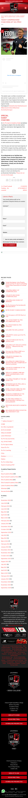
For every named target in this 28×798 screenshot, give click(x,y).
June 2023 (4, 509)
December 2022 (6, 526)
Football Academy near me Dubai (15, 660)
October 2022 (5, 529)
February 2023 (5, 520)
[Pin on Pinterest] (18, 180)
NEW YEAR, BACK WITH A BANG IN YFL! (16, 406)
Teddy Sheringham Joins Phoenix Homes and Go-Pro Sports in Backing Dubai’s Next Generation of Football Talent (16, 285)
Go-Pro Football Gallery (19, 657)
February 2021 (5, 576)
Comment (6, 206)
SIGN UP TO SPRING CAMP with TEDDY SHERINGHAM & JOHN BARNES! (15, 374)
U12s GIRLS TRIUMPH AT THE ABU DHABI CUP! (16, 379)
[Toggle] (26, 430)
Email (4, 225)
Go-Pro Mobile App (17, 649)
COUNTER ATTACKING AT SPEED (22, 188)
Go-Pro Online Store (7, 658)
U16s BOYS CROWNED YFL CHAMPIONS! (14, 357)
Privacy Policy (11, 791)
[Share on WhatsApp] (7, 180)
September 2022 (6, 532)
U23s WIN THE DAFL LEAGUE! (14, 330)
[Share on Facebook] (10, 180)
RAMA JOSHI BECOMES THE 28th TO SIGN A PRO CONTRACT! (15, 389)
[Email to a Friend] (15, 180)
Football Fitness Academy (13, 663)
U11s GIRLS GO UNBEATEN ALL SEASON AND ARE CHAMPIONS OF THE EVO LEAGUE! (16, 363)
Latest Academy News (7, 485)
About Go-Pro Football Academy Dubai (12, 646)
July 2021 (4, 564)
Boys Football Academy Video (9, 477)
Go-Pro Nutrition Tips (7, 657)
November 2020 (6, 585)
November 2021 (6, 553)
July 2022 (4, 535)
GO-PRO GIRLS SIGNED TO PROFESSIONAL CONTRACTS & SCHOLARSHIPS (15, 400)
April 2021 (4, 570)
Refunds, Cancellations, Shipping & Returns (14, 796)
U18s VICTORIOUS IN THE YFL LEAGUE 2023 (15, 340)
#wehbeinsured (22, 106)
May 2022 (4, 538)
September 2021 (6, 558)
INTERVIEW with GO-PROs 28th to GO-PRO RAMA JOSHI (16, 384)
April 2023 (4, 515)
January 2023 (5, 523)
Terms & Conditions (21, 791)
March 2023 (4, 518)
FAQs (2, 453)
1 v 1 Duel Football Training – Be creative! (6, 188)
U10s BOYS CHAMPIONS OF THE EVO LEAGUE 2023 (15, 368)
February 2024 (5, 506)
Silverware (4, 488)
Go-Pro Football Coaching (20, 650)
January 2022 (5, 547)
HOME (3, 424)
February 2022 (5, 544)
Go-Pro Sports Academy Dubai (11, 123)
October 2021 (5, 555)
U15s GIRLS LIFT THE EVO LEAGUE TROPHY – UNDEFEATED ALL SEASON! (16, 346)
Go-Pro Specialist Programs (14, 654)
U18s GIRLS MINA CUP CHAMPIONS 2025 (12, 290)
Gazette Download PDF (8, 465)
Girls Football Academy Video (9, 482)
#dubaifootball (13, 106)
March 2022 (4, 541)
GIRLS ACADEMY (6, 433)
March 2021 (4, 573)
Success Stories (5, 491)
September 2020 (6, 588)
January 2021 (5, 579)
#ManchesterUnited (7, 108)
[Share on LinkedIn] (21, 180)
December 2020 (6, 582)
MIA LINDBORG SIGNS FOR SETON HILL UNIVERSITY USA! (16, 411)
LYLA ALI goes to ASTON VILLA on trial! (16, 315)
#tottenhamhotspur (6, 110)
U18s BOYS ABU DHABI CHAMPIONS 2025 (13, 295)
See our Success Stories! (16, 625)
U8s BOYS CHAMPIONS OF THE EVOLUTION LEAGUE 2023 (15, 394)
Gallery (3, 459)
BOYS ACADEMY (6, 430)
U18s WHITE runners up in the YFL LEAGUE (16, 335)
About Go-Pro (5, 447)
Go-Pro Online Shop (7, 462)
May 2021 (4, 567)
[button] (2, 8)
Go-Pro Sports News (7, 444)
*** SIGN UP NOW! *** (7, 421)
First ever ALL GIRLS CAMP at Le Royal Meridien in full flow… (15, 352)
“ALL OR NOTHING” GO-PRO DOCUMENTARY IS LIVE (14, 320)
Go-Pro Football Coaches (10, 652)
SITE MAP (20, 792)
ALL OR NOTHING (6, 441)
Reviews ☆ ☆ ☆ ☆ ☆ (7, 456)
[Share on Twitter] (12, 180)
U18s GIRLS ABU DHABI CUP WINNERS (14, 300)
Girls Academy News (10, 16)
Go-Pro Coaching (6, 450)
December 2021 (6, 550)
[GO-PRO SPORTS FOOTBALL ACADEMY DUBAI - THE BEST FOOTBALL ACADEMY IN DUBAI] (14, 7)
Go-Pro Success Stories (7, 438)
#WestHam (16, 108)
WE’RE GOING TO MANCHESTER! (15, 310)
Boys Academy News (6, 15)
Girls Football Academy (17, 647)
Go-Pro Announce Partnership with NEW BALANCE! (16, 305)
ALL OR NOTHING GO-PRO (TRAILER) (14, 325)
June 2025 (4, 503)
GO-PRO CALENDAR (7, 427)
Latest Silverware (6, 436)
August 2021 (5, 561)
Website (5, 232)
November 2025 (6, 500)
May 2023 (4, 512)
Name (5, 218)
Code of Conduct (9, 792)
